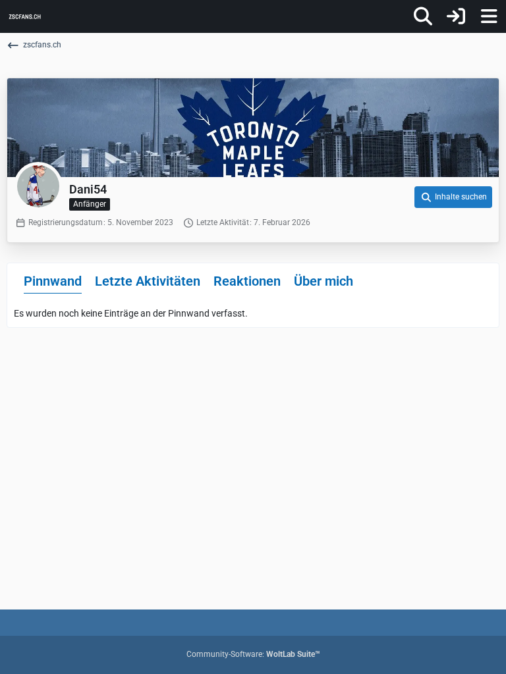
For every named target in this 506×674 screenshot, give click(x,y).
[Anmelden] (456, 16)
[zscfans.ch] (24, 16)
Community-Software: (253, 654)
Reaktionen (247, 281)
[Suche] (423, 16)
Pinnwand (53, 281)
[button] (453, 197)
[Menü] (489, 16)
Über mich (323, 281)
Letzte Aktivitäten (147, 281)
